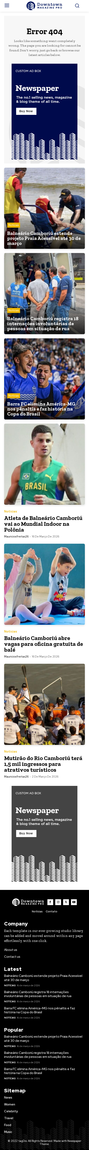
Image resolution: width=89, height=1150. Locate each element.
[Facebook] (50, 902)
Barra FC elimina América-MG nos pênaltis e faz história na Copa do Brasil (39, 1010)
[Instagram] (58, 902)
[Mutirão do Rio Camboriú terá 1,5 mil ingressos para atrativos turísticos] (44, 704)
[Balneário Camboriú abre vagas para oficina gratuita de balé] (44, 584)
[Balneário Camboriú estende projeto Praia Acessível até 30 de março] (44, 208)
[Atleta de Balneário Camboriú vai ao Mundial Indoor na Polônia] (44, 464)
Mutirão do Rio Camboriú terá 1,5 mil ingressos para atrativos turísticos (43, 764)
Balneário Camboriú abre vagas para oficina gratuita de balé (43, 644)
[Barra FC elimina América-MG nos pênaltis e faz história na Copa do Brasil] (44, 378)
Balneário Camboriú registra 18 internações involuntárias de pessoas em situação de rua (37, 994)
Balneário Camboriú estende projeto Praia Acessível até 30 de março (43, 978)
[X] (66, 902)
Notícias (13, 225)
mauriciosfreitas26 (16, 536)
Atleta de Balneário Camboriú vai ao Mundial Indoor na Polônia (43, 524)
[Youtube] (74, 902)
